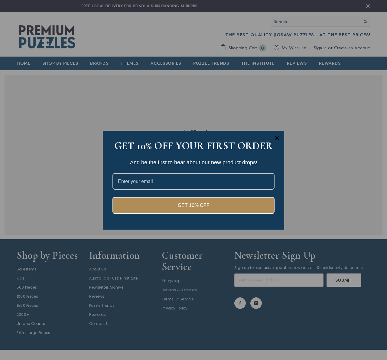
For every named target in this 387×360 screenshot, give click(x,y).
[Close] (277, 138)
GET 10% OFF (194, 205)
